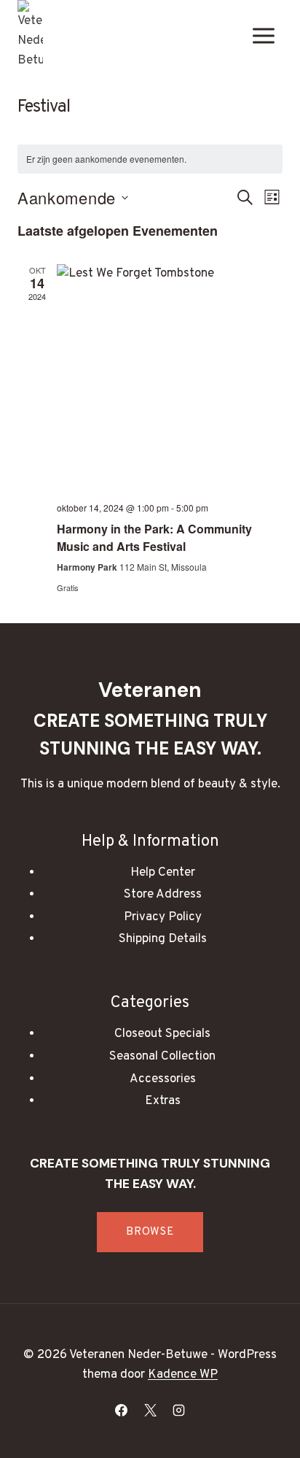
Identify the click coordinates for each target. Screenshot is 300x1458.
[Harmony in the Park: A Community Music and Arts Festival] (170, 377)
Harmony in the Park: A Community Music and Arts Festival (154, 537)
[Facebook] (121, 1409)
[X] (150, 1409)
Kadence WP (183, 1375)
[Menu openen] (263, 35)
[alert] (150, 159)
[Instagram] (178, 1409)
